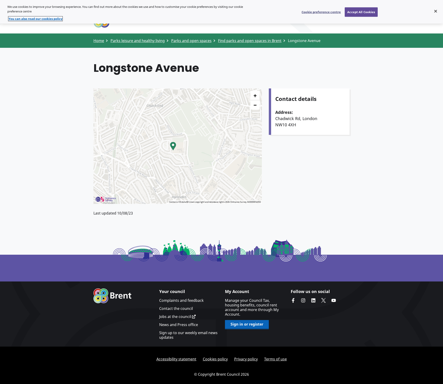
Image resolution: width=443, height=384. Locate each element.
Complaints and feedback (181, 300)
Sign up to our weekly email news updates (188, 335)
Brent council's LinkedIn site (313, 300)
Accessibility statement (176, 359)
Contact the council (176, 308)
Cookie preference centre (321, 12)
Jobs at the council (175, 316)
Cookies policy (215, 359)
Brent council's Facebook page (293, 300)
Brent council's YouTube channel (333, 300)
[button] (173, 146)
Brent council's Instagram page (303, 300)
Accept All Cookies (361, 12)
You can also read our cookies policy (35, 19)
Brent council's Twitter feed (323, 300)
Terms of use (275, 359)
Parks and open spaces (191, 40)
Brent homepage (112, 295)
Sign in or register (246, 324)
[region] (221, 12)
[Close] (436, 11)
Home (98, 40)
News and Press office (178, 324)
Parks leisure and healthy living (138, 40)
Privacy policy (246, 359)
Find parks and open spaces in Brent (249, 40)
